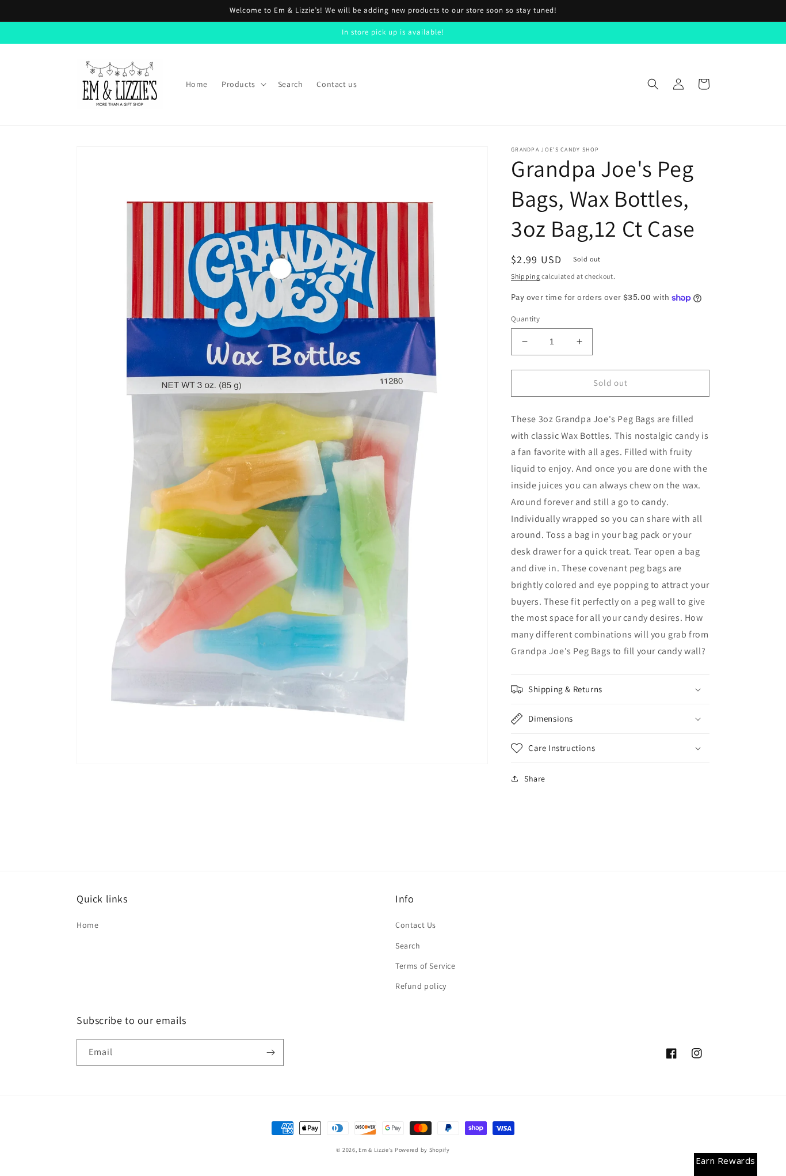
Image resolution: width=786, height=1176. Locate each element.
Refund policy (421, 986)
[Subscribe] (270, 1052)
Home (87, 925)
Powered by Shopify (422, 1150)
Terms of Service (425, 966)
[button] (243, 84)
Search (408, 945)
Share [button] (534, 778)
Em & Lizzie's (375, 1150)
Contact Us (415, 925)
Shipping (525, 276)
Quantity (525, 319)
